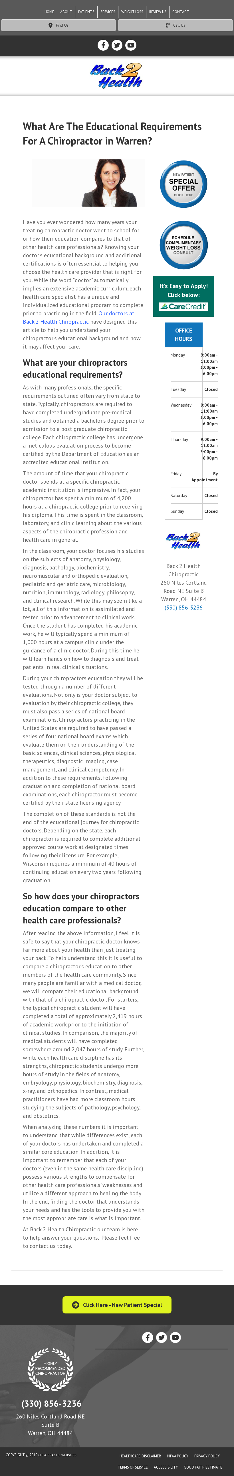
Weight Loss (132, 11)
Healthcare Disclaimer (140, 1456)
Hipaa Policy (177, 1456)
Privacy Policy (207, 1456)
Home (49, 11)
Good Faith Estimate (203, 1467)
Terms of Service (133, 1467)
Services (107, 11)
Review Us (157, 11)
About (66, 11)
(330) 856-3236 (184, 607)
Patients (86, 11)
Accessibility (166, 1467)
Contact (180, 11)
